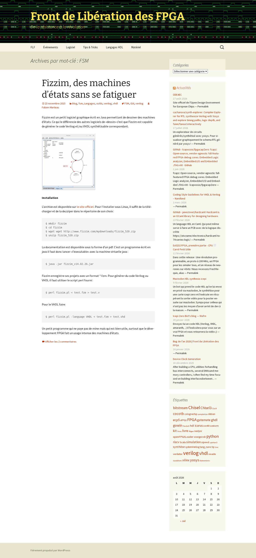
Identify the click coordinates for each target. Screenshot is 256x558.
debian (211, 414)
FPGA (192, 419)
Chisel (194, 407)
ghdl (214, 420)
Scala (183, 442)
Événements (50, 47)
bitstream (180, 408)
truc (216, 447)
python (212, 436)
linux (179, 431)
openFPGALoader (183, 436)
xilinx (185, 460)
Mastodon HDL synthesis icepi (189, 278)
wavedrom (177, 460)
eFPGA (183, 420)
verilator (178, 454)
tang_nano (205, 447)
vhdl (115, 103)
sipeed (205, 442)
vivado (212, 454)
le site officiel (85, 207)
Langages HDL (114, 47)
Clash (214, 408)
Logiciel (70, 47)
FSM (126, 103)
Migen (191, 431)
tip (213, 447)
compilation (203, 414)
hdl (192, 425)
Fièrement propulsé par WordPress (50, 550)
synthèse (179, 447)
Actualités (183, 87)
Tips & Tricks (90, 47)
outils (99, 103)
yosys (194, 460)
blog (74, 103)
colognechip (190, 414)
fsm (81, 103)
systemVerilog (192, 447)
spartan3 (213, 442)
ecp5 (176, 420)
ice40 (206, 425)
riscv (176, 442)
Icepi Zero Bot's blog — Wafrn (189, 316)
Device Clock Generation (187, 359)
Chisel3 (206, 408)
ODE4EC (177, 94)
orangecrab (200, 436)
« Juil (183, 521)
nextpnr (198, 431)
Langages (89, 103)
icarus (199, 426)
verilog (108, 103)
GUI (132, 103)
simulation (193, 442)
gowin (177, 425)
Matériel (136, 47)
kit (175, 431)
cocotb (178, 413)
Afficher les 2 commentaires (60, 341)
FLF (33, 47)
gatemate (203, 420)
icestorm (214, 425)
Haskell (186, 426)
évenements (205, 460)
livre (185, 431)
